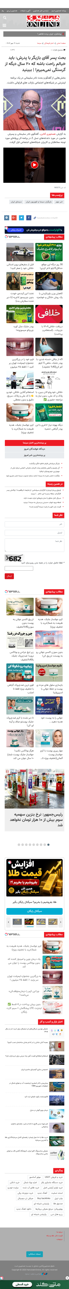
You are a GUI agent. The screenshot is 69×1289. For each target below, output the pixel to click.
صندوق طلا (58, 1203)
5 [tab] (33, 845)
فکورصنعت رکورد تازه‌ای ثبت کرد (36, 1096)
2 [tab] (44, 845)
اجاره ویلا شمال (30, 1182)
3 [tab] (41, 845)
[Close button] (67, 1278)
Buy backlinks (43, 1198)
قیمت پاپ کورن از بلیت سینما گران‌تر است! (45, 506)
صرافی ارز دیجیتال (25, 1198)
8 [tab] (22, 845)
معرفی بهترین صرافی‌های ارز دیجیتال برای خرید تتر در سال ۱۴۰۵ (26, 1030)
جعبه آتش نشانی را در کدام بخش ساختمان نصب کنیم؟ (27, 1042)
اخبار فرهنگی (49, 43)
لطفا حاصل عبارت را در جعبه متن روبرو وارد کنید (42, 563)
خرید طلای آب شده (31, 1187)
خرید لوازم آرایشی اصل (53, 1187)
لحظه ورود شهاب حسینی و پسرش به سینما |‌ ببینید (42, 502)
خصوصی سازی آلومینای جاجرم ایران (34, 1069)
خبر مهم (59, 202)
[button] (34, 165)
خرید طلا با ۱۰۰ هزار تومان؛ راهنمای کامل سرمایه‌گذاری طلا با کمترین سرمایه (26, 1139)
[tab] (34, 443)
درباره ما (59, 1232)
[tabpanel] (34, 800)
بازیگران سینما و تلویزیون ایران (39, 202)
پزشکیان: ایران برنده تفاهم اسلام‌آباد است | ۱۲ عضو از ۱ (37, 34)
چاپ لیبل (59, 1198)
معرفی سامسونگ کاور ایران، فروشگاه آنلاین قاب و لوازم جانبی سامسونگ (27, 1152)
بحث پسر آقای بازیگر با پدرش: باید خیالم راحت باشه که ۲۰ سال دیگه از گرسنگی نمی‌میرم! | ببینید (35, 64)
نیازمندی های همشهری (41, 11)
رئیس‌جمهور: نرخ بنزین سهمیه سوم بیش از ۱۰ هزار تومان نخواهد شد (36, 819)
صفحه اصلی (61, 43)
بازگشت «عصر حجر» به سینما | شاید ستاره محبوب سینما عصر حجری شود (33, 475)
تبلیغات (59, 1239)
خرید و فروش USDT (54, 1177)
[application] (34, 165)
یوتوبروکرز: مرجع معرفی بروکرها (49, 1209)
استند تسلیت (57, 1193)
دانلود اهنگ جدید (23, 1209)
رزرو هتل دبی (57, 1214)
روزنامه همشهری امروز (58, 11)
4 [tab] (37, 845)
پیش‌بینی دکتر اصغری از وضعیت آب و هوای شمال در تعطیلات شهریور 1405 (28, 1084)
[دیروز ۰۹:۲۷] (56, 1033)
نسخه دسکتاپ (34, 1254)
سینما (39, 43)
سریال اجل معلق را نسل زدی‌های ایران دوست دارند (42, 498)
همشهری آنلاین (43, 21)
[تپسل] (1, 1278)
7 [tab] (26, 845)
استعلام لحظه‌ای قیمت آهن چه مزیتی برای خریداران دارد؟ (26, 1056)
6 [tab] (30, 845)
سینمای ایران (16, 202)
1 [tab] (48, 845)
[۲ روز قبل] (56, 1060)
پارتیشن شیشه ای (41, 1203)
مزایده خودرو (13, 1187)
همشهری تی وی (12, 11)
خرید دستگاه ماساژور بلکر (52, 1182)
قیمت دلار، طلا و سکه (54, 1235)
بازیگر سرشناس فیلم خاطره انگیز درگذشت (44, 463)
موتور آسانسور (35, 1177)
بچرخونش (34, 911)
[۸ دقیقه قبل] (34, 789)
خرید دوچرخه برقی (25, 1193)
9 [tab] (19, 845)
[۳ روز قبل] (56, 1128)
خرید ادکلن (14, 1182)
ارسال (9, 576)
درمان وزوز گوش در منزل (39, 1110)
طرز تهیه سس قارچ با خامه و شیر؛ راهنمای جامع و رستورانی (29, 1125)
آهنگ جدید (42, 1193)
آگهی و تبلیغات (25, 11)
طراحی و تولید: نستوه (33, 1274)
